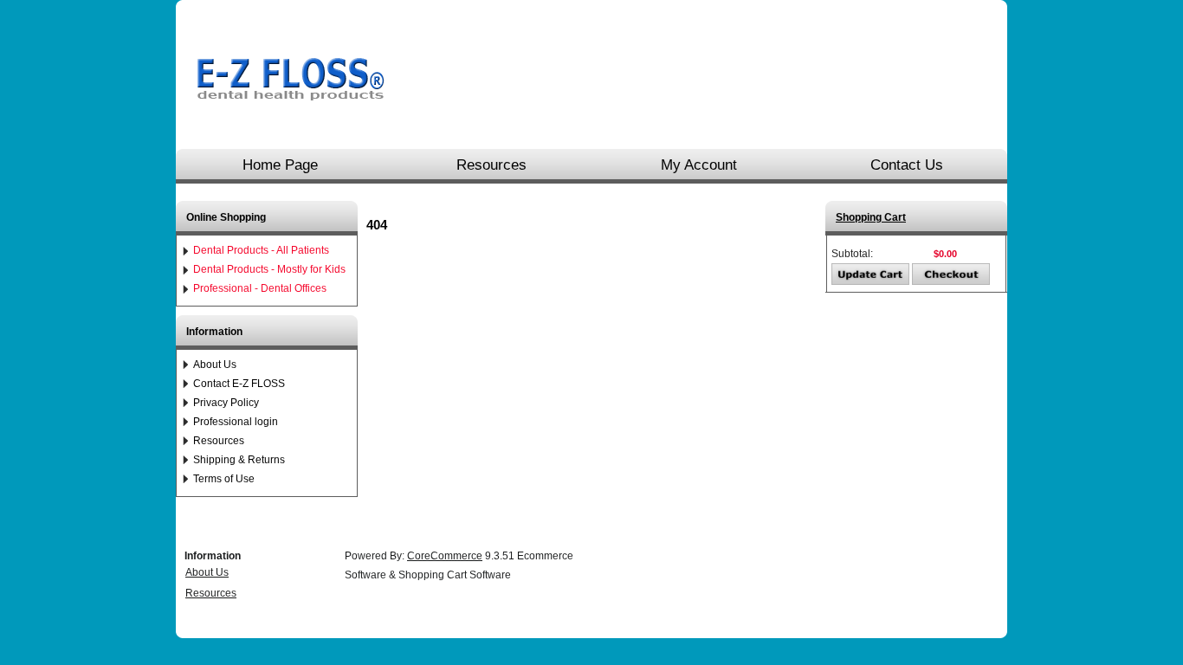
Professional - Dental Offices (259, 288)
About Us (214, 364)
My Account (699, 165)
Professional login (235, 422)
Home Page (280, 165)
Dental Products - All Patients (261, 250)
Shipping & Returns (239, 460)
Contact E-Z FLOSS (239, 384)
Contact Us (906, 165)
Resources (491, 165)
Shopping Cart (871, 217)
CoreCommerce (444, 556)
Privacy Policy (226, 403)
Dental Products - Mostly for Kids (269, 269)
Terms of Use (224, 479)
